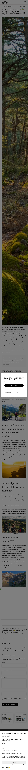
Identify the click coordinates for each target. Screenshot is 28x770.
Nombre (3, 743)
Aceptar (14, 385)
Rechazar (7, 389)
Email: (3, 748)
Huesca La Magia (5, 767)
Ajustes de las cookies (11, 392)
